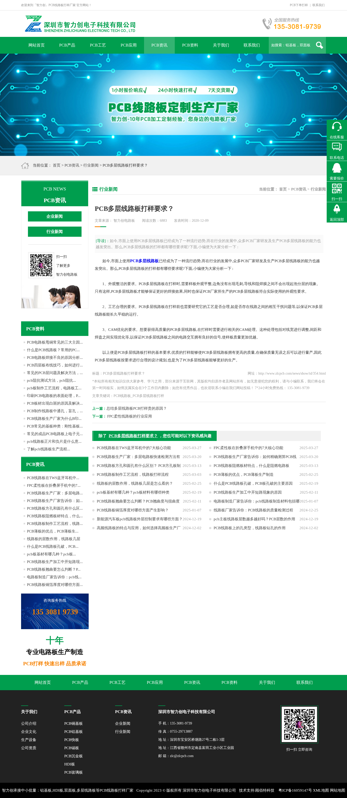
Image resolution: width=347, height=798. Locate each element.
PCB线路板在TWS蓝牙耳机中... (53, 478)
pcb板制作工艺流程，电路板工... (54, 388)
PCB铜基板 (73, 723)
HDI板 (69, 764)
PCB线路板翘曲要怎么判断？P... (54, 569)
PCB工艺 (98, 45)
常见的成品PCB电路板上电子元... (55, 434)
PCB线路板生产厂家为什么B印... (54, 419)
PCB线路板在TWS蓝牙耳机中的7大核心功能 (134, 448)
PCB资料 (190, 45)
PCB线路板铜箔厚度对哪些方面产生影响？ (133, 510)
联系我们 (318, 5)
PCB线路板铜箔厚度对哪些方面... (55, 585)
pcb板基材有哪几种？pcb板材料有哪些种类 (133, 492)
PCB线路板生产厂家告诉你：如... (55, 501)
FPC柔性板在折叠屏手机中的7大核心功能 (248, 448)
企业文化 (28, 732)
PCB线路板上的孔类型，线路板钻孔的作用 (250, 528)
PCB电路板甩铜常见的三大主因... (55, 342)
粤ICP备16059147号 (295, 790)
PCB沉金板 (73, 756)
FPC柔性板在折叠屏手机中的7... (54, 485)
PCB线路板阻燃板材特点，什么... (55, 516)
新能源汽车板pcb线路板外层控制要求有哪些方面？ (140, 519)
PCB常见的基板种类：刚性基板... (55, 426)
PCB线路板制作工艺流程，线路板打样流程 (133, 474)
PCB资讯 (159, 45)
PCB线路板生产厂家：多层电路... (55, 493)
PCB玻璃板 (73, 772)
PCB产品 (67, 45)
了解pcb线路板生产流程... (48, 449)
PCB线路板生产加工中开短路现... (55, 562)
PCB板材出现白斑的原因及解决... (55, 403)
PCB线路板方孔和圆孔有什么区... (55, 508)
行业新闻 (91, 165)
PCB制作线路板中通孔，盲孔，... (55, 411)
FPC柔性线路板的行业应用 (129, 416)
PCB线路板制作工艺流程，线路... (55, 524)
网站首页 (36, 45)
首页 (56, 165)
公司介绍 (28, 723)
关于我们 (221, 45)
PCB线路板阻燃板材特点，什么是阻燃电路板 (251, 466)
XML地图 (321, 790)
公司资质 (28, 748)
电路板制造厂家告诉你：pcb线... (54, 577)
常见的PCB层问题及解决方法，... (55, 373)
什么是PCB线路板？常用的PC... (53, 350)
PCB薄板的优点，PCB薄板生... (52, 531)
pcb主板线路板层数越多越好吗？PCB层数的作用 (254, 519)
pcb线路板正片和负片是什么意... (54, 441)
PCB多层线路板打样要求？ (133, 436)
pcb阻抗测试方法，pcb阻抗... (51, 380)
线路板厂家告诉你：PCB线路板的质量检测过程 (253, 510)
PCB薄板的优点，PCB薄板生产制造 (244, 474)
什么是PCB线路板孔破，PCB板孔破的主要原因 (253, 483)
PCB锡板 (71, 748)
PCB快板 (71, 740)
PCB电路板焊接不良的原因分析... (55, 358)
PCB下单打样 (299, 5)
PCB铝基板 (73, 732)
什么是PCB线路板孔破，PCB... (52, 546)
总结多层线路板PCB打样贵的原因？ (136, 408)
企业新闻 (54, 216)
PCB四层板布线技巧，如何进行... (55, 365)
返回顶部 (337, 219)
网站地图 (337, 790)
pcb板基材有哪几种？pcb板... (51, 554)
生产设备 (28, 740)
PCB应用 (129, 45)
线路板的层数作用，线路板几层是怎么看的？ (135, 483)
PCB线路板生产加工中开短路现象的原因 (248, 492)
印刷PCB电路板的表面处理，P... (54, 396)
